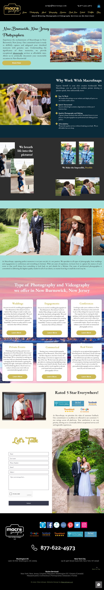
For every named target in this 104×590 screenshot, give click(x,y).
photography (18, 53)
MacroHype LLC (67, 582)
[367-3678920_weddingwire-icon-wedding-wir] (57, 525)
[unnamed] (63, 525)
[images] (43, 525)
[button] (98, 6)
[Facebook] (50, 525)
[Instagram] (84, 525)
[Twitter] (77, 525)
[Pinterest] (70, 525)
